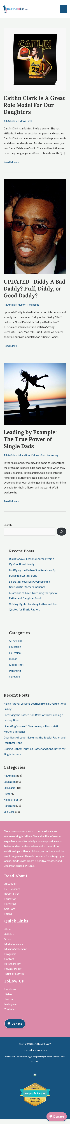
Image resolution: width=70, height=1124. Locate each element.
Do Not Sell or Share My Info (35, 1050)
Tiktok (8, 994)
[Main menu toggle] (63, 9)
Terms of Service (14, 973)
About (8, 929)
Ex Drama (15, 652)
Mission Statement (15, 949)
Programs (10, 953)
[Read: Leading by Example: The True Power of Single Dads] (35, 393)
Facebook (10, 989)
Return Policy (12, 963)
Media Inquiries (13, 944)
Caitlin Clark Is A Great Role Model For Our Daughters (34, 105)
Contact (9, 958)
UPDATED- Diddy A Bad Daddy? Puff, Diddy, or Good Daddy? (34, 288)
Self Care (14, 676)
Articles (9, 934)
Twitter (8, 999)
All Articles (10, 121)
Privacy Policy (13, 968)
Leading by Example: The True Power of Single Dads (30, 439)
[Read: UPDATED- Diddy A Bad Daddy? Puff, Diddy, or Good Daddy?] (35, 226)
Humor (22, 304)
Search (8, 524)
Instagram (10, 1004)
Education (24, 455)
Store (7, 939)
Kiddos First (25, 121)
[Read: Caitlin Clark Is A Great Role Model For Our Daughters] (35, 59)
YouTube (9, 1009)
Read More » (11, 162)
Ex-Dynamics (12, 888)
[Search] (61, 532)
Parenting (33, 304)
